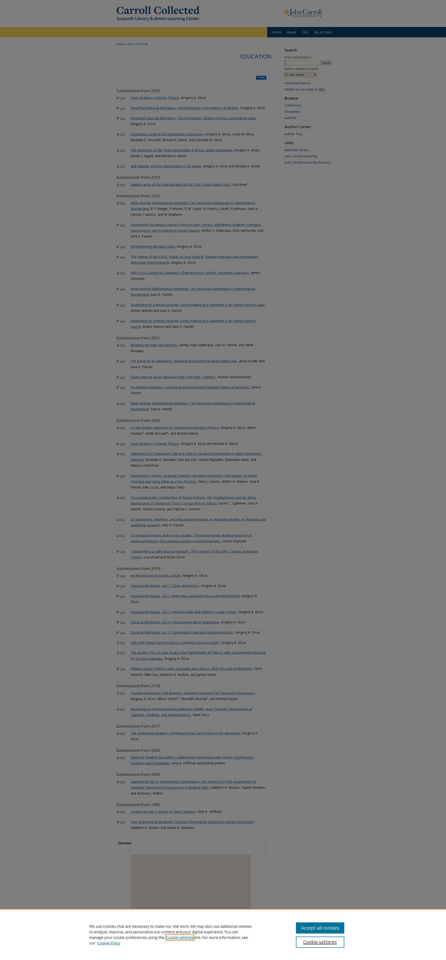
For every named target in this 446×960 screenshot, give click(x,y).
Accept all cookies (320, 928)
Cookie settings (179, 937)
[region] (223, 934)
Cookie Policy (108, 943)
